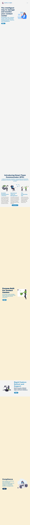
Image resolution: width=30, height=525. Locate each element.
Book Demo (3, 23)
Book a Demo (4, 300)
